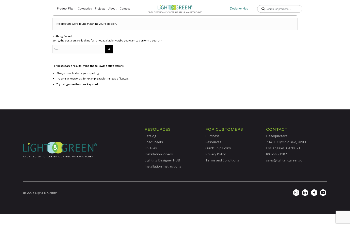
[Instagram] (296, 192)
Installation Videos (159, 154)
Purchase (212, 136)
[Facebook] (314, 192)
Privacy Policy (215, 154)
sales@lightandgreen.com (285, 160)
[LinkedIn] (305, 192)
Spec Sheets (154, 142)
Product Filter (66, 8)
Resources (213, 142)
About (112, 8)
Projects (100, 8)
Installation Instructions (163, 166)
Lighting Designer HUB (162, 160)
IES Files (151, 148)
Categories (85, 8)
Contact (125, 8)
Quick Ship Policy (218, 148)
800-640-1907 (276, 154)
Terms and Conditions (222, 160)
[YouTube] (323, 192)
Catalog (150, 136)
